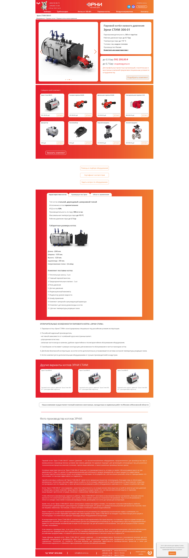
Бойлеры (47, 11)
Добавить (60, 115)
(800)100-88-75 (55, 3)
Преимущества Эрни (79, 195)
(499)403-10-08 (55, 6)
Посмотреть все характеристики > (116, 50)
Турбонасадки (62, 11)
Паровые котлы (103, 11)
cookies (141, 554)
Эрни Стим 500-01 (84, 370)
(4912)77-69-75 (107, 555)
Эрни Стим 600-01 (123, 370)
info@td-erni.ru (142, 3)
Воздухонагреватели (124, 11)
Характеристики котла (57, 195)
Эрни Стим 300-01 (46, 95)
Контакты (144, 11)
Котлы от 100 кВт (84, 11)
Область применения (101, 195)
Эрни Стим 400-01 (46, 370)
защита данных (141, 551)
